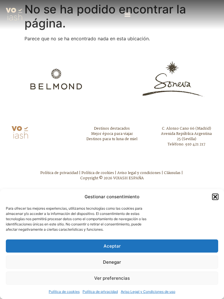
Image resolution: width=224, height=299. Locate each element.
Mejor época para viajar (112, 134)
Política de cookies (64, 291)
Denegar (112, 262)
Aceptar (112, 246)
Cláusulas (172, 173)
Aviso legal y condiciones (139, 173)
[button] (215, 197)
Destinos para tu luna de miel (111, 139)
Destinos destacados (112, 129)
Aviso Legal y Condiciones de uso (148, 291)
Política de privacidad (100, 291)
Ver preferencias (112, 278)
